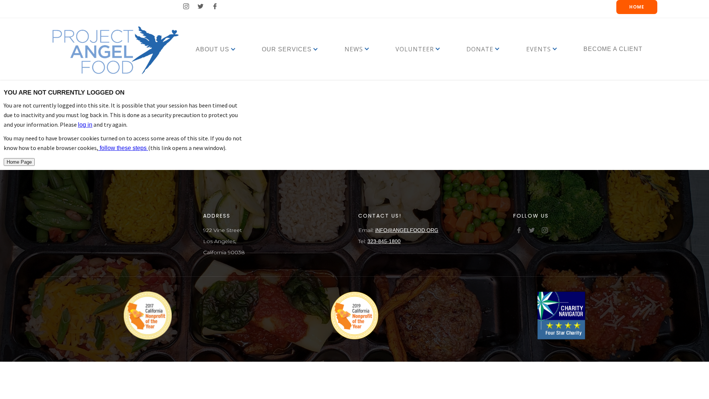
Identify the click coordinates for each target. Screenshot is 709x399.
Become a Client (613, 49)
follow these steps (123, 148)
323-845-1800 (384, 241)
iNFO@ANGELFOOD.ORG (406, 230)
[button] (212, 49)
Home (636, 7)
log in (85, 125)
